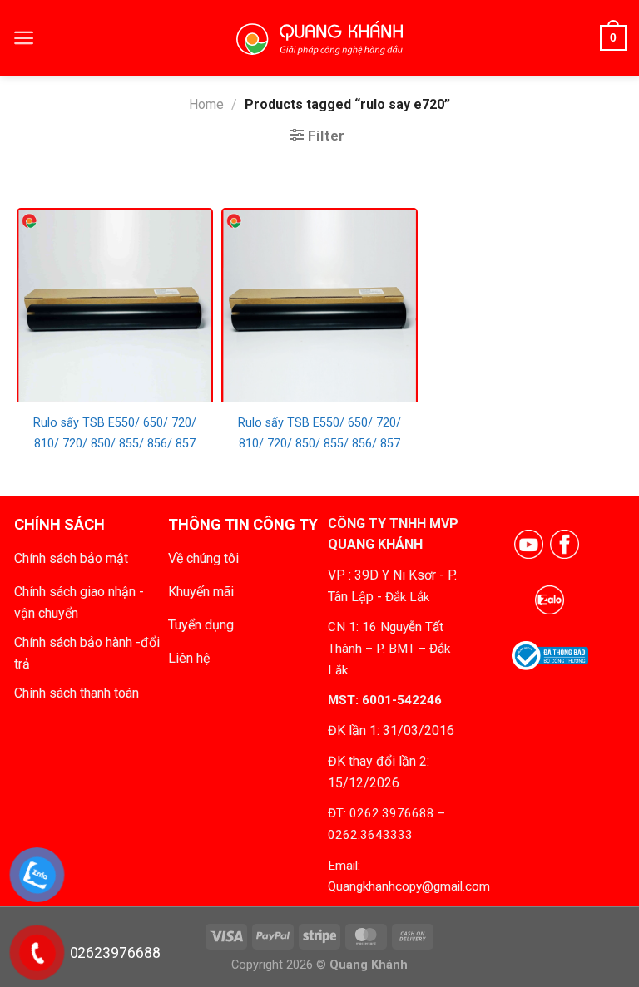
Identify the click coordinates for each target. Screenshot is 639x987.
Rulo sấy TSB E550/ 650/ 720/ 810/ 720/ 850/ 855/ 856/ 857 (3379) (114, 435)
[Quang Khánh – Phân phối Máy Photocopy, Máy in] (319, 38)
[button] (23, 38)
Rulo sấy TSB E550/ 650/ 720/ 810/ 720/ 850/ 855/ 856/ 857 (319, 433)
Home (206, 104)
